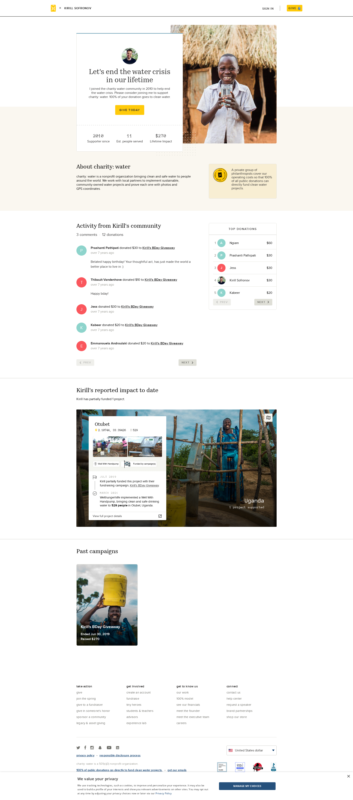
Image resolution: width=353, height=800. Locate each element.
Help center (234, 698)
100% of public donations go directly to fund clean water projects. (119, 770)
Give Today (129, 110)
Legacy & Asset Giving (90, 723)
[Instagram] (92, 748)
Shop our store (237, 717)
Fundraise (132, 698)
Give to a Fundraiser (89, 704)
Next (186, 362)
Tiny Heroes (133, 704)
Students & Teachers (139, 711)
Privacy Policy (163, 793)
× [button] (348, 776)
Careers (181, 723)
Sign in (268, 9)
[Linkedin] (117, 748)
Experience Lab (136, 723)
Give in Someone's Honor (93, 711)
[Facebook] (85, 748)
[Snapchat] (100, 748)
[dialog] (176, 786)
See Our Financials (188, 704)
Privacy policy (85, 755)
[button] (237, 786)
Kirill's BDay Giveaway (158, 247)
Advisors (132, 717)
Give (79, 692)
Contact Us (233, 692)
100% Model (184, 698)
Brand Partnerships (240, 711)
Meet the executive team (192, 717)
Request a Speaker (239, 704)
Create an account (138, 692)
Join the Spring (86, 698)
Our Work (182, 692)
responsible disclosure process (120, 755)
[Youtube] (109, 748)
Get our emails (177, 770)
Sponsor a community (91, 717)
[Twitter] (78, 748)
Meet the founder (188, 711)
